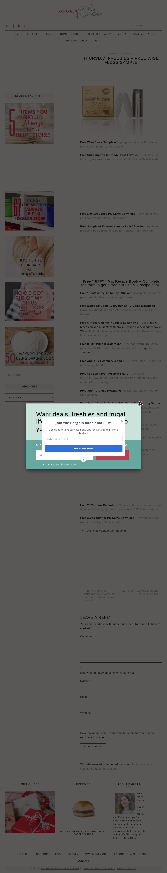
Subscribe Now (83, 448)
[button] (83, 422)
